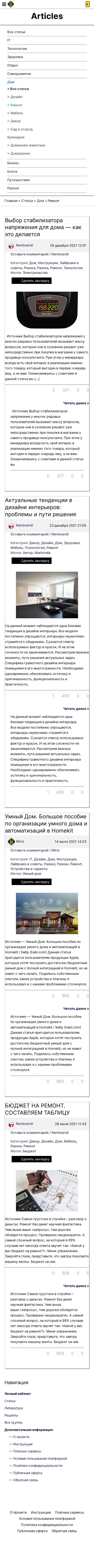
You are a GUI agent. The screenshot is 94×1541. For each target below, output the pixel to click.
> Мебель (15, 113)
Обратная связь (64, 1531)
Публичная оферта (32, 1531)
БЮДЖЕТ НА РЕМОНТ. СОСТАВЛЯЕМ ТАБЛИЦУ (37, 1109)
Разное (13, 188)
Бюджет (29, 1151)
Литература (14, 1408)
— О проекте (19, 1437)
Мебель (16, 548)
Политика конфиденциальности (47, 1525)
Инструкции (48, 263)
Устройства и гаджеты (29, 869)
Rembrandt (24, 245)
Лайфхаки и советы (26, 864)
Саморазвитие (19, 74)
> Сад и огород (20, 129)
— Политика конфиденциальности (35, 1465)
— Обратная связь (23, 1480)
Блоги (12, 171)
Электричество (35, 273)
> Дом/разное (18, 153)
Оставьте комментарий (29, 254)
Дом (10, 82)
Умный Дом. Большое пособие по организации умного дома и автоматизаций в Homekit (46, 823)
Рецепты (11, 1415)
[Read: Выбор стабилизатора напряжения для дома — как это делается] (47, 310)
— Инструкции (20, 1444)
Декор (34, 543)
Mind (19, 841)
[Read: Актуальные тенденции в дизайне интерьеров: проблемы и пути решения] (47, 595)
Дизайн (47, 543)
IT (8, 40)
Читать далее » (76, 403)
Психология (35, 548)
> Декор (14, 121)
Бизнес (13, 163)
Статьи (10, 1401)
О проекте (18, 1512)
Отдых (12, 65)
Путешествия (18, 180)
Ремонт (56, 268)
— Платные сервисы (25, 1451)
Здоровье (15, 57)
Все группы (14, 1422)
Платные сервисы (69, 1512)
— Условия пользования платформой (38, 1458)
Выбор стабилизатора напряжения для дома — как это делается (43, 227)
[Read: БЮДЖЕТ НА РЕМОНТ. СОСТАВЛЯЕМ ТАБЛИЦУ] (47, 1190)
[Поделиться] (50, 390)
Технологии (17, 49)
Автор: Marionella (36, 553)
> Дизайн (14, 97)
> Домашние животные (26, 145)
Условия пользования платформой (47, 1519)
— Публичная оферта (25, 1473)
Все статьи (16, 32)
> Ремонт (14, 105)
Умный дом (32, 874)
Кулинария (15, 137)
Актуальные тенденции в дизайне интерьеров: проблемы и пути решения (40, 507)
